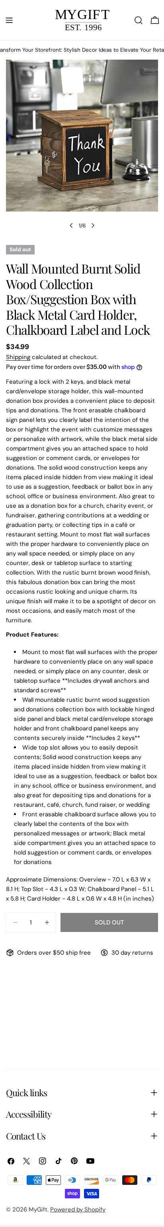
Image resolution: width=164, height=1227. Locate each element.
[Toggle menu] (9, 20)
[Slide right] (92, 225)
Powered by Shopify (77, 1209)
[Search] (138, 20)
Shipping (18, 357)
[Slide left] (71, 225)
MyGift (38, 1209)
